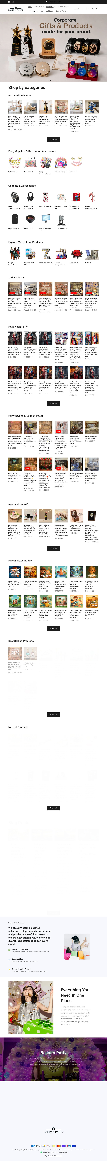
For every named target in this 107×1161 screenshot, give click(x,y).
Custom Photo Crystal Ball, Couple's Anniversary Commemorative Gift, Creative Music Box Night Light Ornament (76, 122)
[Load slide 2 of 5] (50, 80)
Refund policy (57, 1150)
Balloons (11, 172)
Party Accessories (44, 173)
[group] (53, 48)
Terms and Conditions (47, 1102)
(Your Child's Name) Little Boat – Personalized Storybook (30, 583)
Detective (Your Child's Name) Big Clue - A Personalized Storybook (45, 584)
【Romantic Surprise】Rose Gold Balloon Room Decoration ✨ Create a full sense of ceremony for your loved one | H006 (30, 479)
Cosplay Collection (12, 264)
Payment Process (14, 1095)
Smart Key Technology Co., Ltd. (19, 1117)
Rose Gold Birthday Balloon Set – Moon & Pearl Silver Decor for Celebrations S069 (61, 301)
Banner (72, 172)
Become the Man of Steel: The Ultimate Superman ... (64, 847)
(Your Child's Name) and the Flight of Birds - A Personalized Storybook (30, 614)
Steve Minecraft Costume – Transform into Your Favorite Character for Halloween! (90, 666)
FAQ (40, 1095)
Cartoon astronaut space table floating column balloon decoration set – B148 (91, 119)
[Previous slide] (41, 80)
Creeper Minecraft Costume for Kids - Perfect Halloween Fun (30, 750)
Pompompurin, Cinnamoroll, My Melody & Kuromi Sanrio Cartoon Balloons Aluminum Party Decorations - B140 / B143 (91, 753)
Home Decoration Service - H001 (91, 437)
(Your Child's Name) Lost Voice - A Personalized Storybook (14, 613)
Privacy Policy (13, 1098)
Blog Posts (12, 1113)
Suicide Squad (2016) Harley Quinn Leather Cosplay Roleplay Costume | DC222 (30, 351)
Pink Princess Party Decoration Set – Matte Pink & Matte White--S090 (14, 697)
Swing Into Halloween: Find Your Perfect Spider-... (40, 849)
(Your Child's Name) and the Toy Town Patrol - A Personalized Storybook (76, 614)
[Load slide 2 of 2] (55, 1079)
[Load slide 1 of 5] (47, 80)
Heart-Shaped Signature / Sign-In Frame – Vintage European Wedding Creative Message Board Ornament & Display (14, 121)
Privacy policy (68, 1150)
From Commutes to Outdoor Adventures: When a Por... (18, 849)
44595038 (58, 1156)
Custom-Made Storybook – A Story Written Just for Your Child (14, 583)
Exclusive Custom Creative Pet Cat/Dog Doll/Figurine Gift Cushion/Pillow (29, 119)
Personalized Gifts (29, 264)
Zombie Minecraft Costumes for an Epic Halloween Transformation (14, 750)
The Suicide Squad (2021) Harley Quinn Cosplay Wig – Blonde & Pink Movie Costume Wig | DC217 (15, 386)
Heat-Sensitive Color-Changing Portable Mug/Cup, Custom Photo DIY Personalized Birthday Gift (30, 529)
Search (10, 1091)
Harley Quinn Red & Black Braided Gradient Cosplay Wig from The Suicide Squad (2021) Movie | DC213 (76, 387)
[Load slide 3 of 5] (53, 80)
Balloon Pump (60, 172)
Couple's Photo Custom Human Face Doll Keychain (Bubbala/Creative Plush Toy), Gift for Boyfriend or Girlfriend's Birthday (61, 530)
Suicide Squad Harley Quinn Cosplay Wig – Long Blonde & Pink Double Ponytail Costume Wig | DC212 (91, 387)
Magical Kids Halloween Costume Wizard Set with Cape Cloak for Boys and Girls (45, 119)
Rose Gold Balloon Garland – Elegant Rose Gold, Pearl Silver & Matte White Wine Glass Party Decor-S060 (45, 302)
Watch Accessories (13, 208)
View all (53, 140)
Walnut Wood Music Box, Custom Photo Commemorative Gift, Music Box (76, 527)
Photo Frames (44, 263)
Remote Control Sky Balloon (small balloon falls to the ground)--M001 (76, 475)
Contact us (43, 1106)
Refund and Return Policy (17, 1102)
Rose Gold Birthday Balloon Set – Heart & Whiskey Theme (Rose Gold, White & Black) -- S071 (76, 301)
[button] (39, 6)
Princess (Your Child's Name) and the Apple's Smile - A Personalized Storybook (61, 584)
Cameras (27, 228)
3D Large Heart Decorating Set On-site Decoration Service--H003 (14, 475)
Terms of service (79, 1150)
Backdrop (27, 172)
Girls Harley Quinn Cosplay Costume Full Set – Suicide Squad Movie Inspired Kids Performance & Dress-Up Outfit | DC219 (76, 353)
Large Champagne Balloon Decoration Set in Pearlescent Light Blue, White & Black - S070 (91, 301)
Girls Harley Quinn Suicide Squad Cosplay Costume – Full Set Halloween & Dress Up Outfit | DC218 (91, 352)
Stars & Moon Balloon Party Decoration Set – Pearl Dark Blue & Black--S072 (75, 665)
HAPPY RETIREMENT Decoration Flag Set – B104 (45, 664)
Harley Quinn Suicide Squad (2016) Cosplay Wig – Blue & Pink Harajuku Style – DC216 (30, 386)
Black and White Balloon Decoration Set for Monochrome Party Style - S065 (30, 301)
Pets (87, 263)
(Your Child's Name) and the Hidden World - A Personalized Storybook (76, 584)
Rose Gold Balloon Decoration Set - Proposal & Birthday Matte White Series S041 (14, 665)
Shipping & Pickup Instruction (49, 1098)
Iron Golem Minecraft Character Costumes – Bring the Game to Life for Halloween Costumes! (61, 667)
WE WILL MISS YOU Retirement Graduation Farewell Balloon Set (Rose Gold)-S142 (61, 119)
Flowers (73, 263)
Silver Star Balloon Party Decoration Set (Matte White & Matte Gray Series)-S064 (14, 301)
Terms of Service (14, 1106)
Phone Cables (60, 228)
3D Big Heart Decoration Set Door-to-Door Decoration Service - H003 (30, 440)
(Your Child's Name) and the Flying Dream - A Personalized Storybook (45, 614)
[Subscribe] (96, 1092)
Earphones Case (61, 206)
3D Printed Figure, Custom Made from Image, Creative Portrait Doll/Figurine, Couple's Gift (45, 529)
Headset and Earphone (28, 208)
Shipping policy (90, 1150)
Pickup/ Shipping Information (18, 1109)
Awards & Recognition (59, 264)
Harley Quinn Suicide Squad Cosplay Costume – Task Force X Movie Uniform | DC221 (45, 351)
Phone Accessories (90, 208)
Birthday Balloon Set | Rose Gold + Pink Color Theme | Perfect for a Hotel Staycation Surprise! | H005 (15, 441)
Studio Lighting (45, 228)
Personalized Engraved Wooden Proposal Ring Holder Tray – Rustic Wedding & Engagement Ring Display (14, 530)
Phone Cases (44, 206)
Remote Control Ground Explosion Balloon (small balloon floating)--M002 (91, 476)
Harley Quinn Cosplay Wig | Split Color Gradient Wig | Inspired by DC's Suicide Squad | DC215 (45, 386)
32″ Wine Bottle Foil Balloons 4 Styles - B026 (30, 663)
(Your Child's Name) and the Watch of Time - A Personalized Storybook (91, 584)
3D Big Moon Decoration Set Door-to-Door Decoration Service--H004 (76, 440)
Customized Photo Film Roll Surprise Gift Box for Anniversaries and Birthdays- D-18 (45, 751)
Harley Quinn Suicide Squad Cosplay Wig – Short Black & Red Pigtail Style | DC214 (61, 385)
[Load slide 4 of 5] (56, 80)
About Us (42, 1091)
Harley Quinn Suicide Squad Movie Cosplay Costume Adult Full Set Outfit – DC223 (14, 351)
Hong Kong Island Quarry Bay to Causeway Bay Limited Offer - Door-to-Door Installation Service (61, 477)
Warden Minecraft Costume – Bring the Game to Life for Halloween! (76, 750)
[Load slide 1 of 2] (52, 1079)
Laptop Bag (12, 228)
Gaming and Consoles (74, 208)
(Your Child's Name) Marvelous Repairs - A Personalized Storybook (91, 613)
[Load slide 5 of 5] (59, 80)
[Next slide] (66, 80)
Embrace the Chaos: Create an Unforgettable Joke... (88, 849)
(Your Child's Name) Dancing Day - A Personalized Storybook (61, 613)
